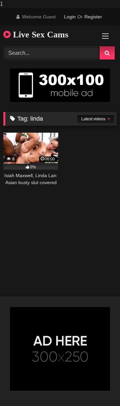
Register (93, 16)
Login (70, 16)
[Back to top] (99, 387)
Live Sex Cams (39, 34)
